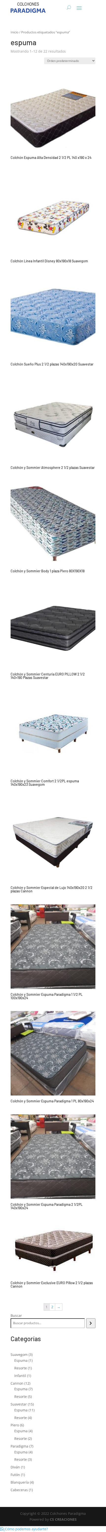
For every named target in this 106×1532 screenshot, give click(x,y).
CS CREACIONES (63, 1519)
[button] (24, 1529)
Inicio (14, 32)
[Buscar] (90, 1323)
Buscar (16, 1315)
